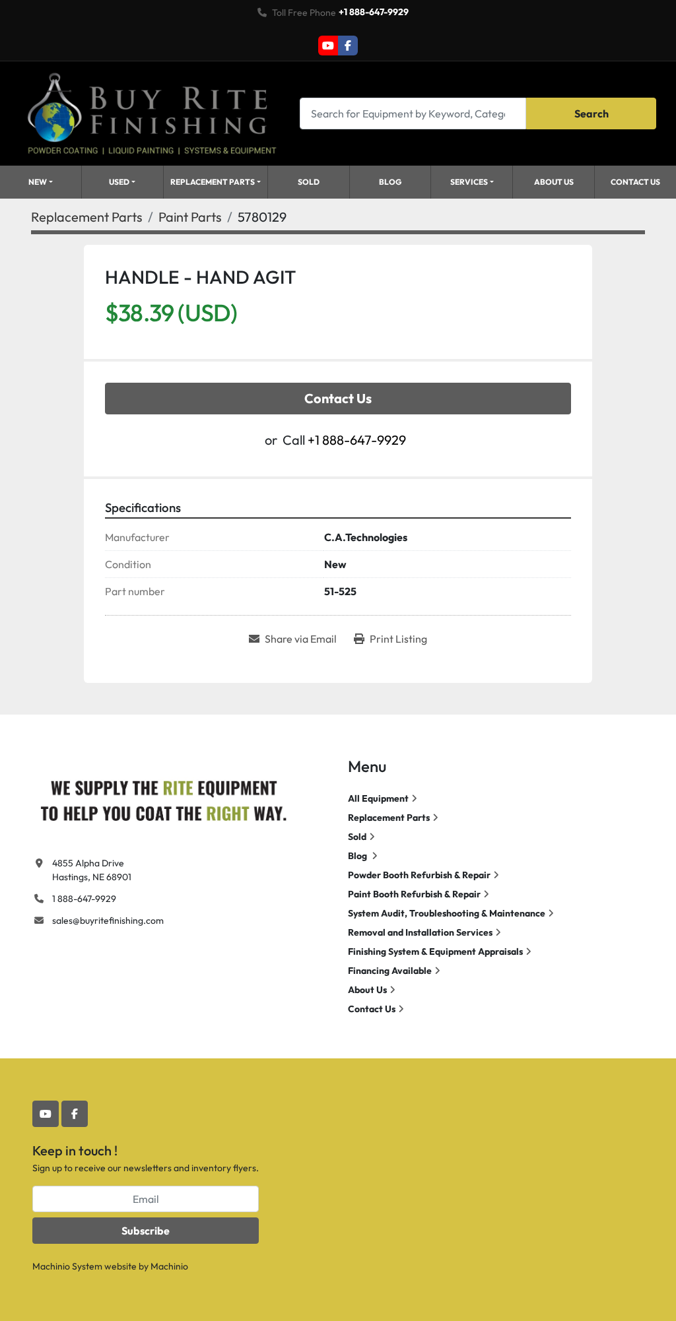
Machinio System (67, 1266)
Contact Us (635, 182)
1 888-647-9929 (84, 899)
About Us (554, 182)
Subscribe (145, 1230)
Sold (309, 182)
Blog (390, 182)
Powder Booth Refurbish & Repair (419, 875)
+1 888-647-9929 (374, 12)
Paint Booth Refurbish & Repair (414, 894)
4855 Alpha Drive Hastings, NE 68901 (91, 870)
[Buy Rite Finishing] (163, 798)
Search (591, 113)
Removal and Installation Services (420, 932)
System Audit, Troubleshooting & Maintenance (446, 913)
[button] (40, 182)
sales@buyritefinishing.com (108, 920)
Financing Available (390, 971)
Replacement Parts (212, 182)
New (37, 182)
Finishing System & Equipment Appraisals (435, 951)
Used (119, 182)
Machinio (169, 1266)
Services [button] (469, 182)
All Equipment (378, 798)
